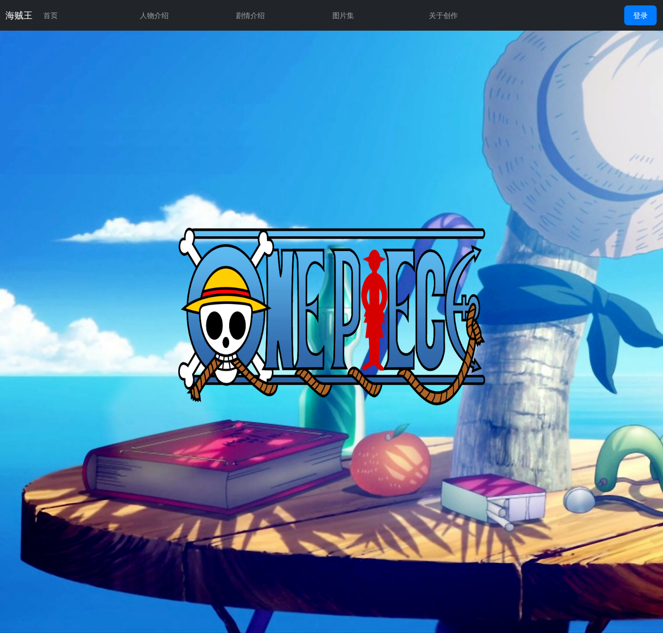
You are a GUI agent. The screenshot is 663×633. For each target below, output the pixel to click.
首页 (50, 15)
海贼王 (18, 15)
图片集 (343, 15)
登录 (640, 15)
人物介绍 (154, 15)
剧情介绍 (250, 15)
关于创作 (443, 15)
